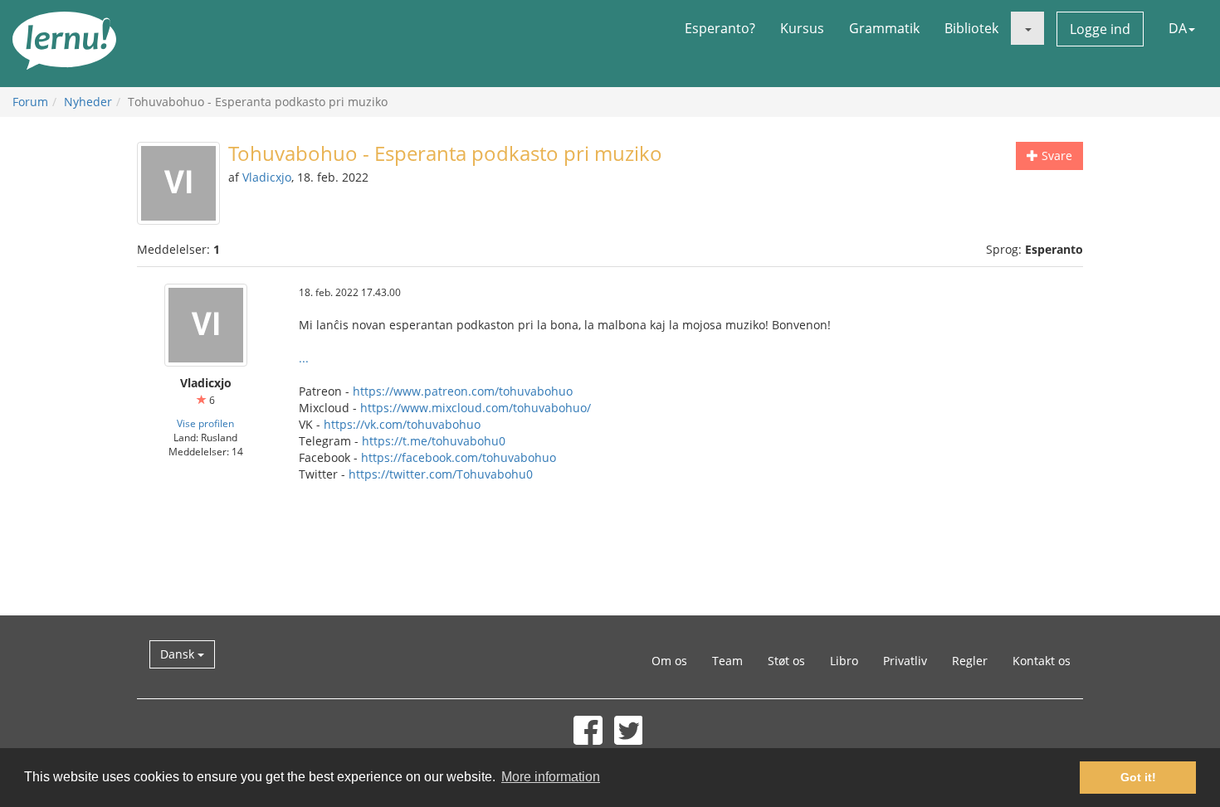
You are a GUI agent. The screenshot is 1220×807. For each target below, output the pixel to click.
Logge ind (1100, 29)
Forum (30, 101)
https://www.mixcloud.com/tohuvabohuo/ (475, 408)
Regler (970, 660)
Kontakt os (1042, 660)
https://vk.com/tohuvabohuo (402, 424)
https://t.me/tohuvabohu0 (433, 441)
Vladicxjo (266, 177)
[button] (1027, 28)
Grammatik (884, 28)
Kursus (802, 28)
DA (1178, 28)
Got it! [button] (1138, 777)
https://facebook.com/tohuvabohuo (458, 457)
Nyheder (88, 101)
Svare (1055, 155)
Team (727, 660)
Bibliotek (971, 28)
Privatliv (905, 660)
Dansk (179, 654)
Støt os (786, 660)
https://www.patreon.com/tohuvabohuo (463, 391)
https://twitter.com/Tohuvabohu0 (441, 474)
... (304, 358)
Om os (669, 660)
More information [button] (550, 777)
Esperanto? (720, 28)
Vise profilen (205, 423)
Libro (844, 660)
